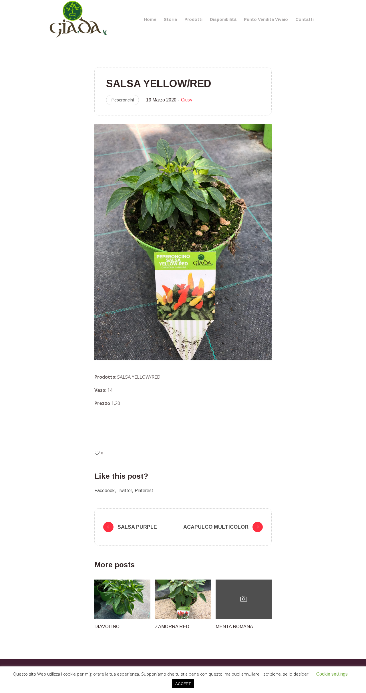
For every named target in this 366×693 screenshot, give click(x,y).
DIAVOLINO (107, 626)
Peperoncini (122, 99)
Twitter (125, 490)
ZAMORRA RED (172, 626)
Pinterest (144, 490)
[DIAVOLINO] (122, 599)
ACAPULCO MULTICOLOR (215, 527)
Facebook (104, 490)
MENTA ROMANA (234, 626)
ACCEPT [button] (183, 684)
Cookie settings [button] (332, 674)
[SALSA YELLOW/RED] (183, 241)
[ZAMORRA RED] (183, 599)
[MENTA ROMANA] (244, 599)
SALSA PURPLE (137, 527)
